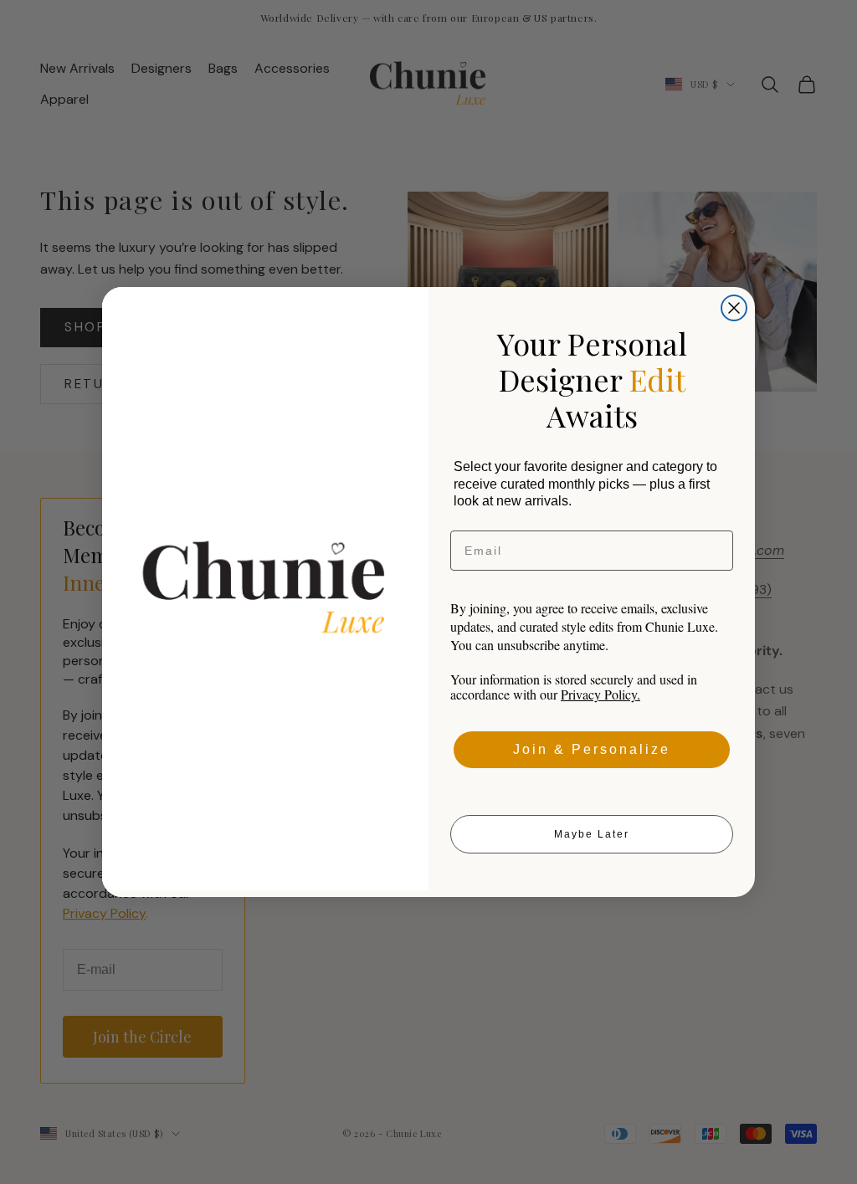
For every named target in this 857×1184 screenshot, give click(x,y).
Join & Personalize (591, 749)
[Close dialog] (734, 307)
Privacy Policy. (600, 694)
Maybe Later (591, 834)
